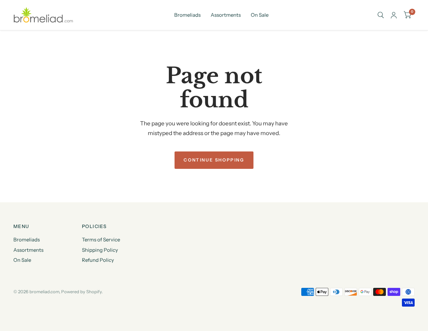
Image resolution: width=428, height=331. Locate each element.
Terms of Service (101, 239)
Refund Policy (98, 260)
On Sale (260, 15)
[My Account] (393, 15)
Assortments (226, 15)
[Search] (380, 15)
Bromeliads (187, 15)
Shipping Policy (100, 250)
